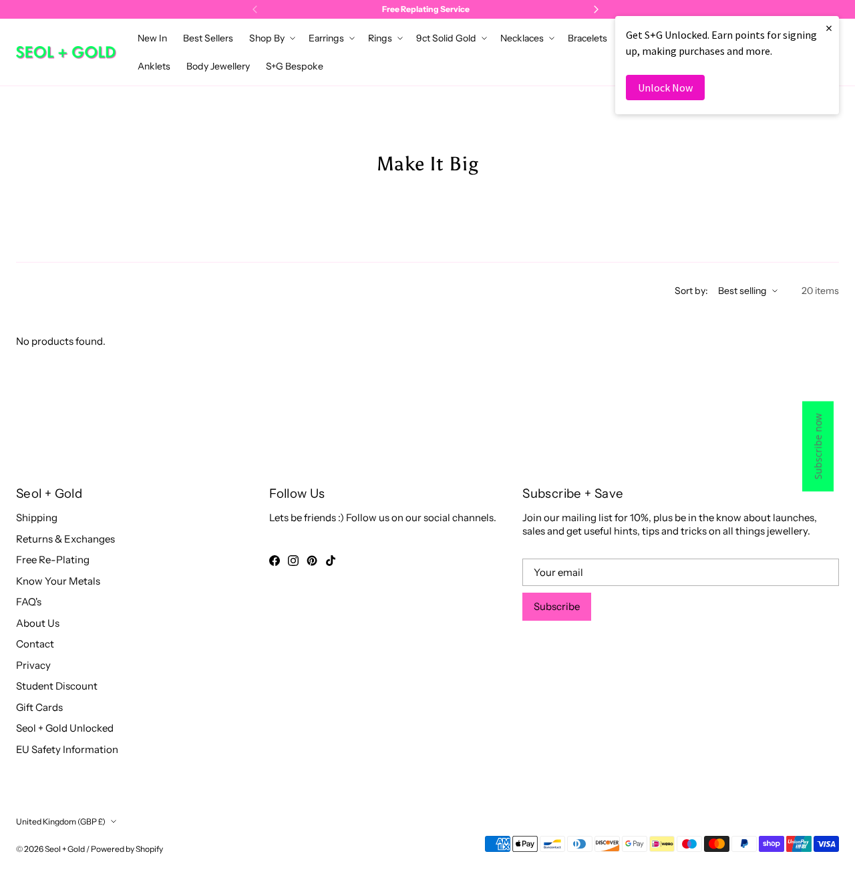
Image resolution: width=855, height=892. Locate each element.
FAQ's (28, 601)
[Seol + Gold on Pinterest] (312, 560)
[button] (271, 38)
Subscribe (557, 606)
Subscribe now (818, 446)
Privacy (33, 665)
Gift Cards (39, 707)
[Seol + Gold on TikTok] (330, 560)
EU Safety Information (67, 749)
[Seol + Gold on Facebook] (274, 560)
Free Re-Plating (53, 559)
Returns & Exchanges (65, 539)
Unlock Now (665, 87)
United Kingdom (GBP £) (61, 821)
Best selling (742, 291)
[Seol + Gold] (66, 52)
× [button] (829, 27)
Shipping (36, 517)
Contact (35, 643)
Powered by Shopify (127, 849)
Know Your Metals (58, 581)
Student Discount (57, 686)
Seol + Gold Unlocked (65, 728)
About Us (37, 623)
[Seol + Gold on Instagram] (293, 560)
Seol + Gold (65, 849)
